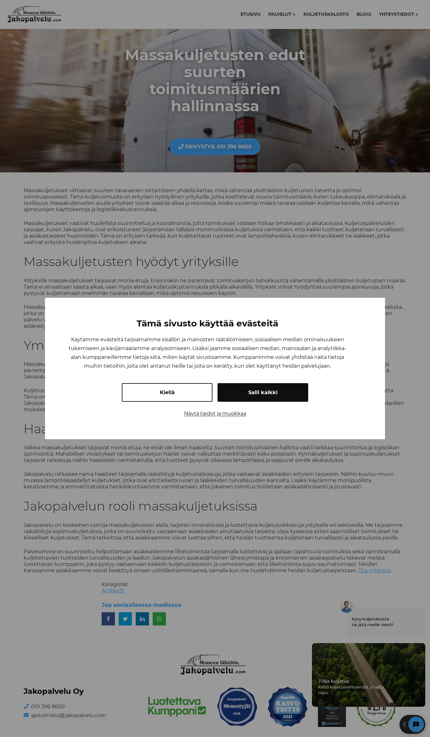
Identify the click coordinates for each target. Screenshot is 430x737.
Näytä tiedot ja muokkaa (215, 414)
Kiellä (167, 392)
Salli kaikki (263, 392)
